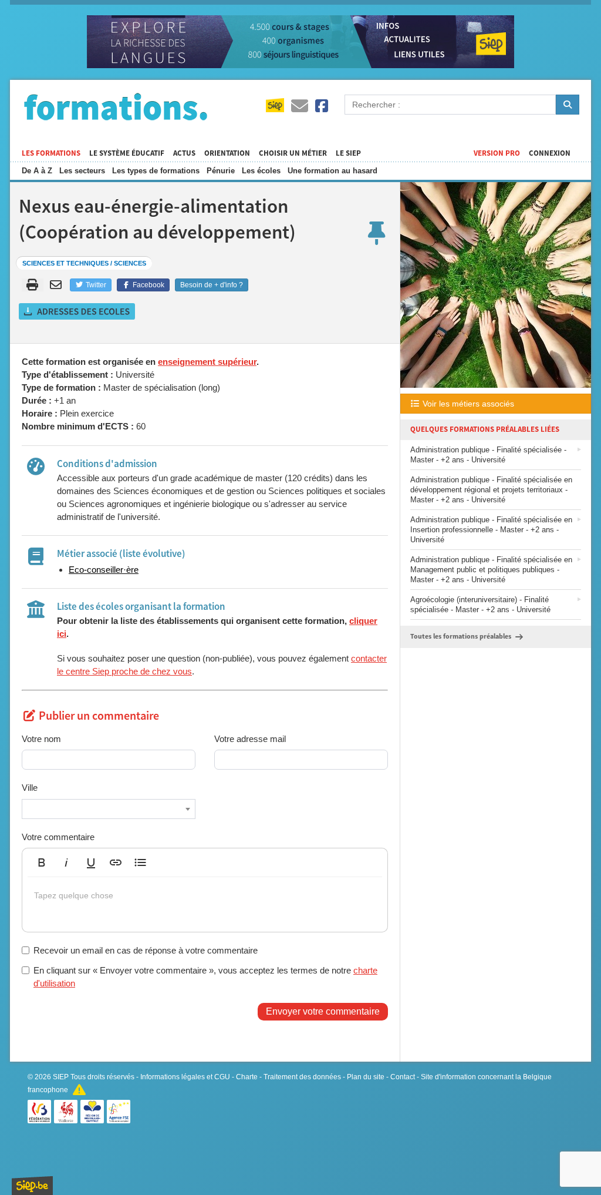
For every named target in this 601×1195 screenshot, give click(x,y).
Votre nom (41, 739)
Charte (247, 1077)
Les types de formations (156, 170)
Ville (30, 788)
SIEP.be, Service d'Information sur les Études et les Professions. (32, 1185)
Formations (116, 106)
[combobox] (108, 809)
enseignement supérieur (207, 362)
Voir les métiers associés (467, 403)
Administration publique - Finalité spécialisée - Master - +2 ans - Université (488, 454)
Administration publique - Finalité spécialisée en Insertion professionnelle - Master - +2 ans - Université (491, 529)
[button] (42, 862)
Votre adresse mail (250, 739)
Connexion (549, 153)
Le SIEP (348, 153)
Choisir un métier (293, 153)
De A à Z (37, 170)
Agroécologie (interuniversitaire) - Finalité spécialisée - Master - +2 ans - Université (480, 604)
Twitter (95, 285)
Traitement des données (302, 1077)
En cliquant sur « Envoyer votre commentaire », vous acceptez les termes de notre (205, 976)
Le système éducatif (126, 153)
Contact (402, 1077)
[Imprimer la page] (32, 284)
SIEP (61, 1077)
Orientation (227, 153)
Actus (184, 153)
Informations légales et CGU (185, 1077)
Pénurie (221, 170)
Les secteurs (82, 170)
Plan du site (365, 1077)
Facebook (147, 285)
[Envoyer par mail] (58, 284)
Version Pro (497, 153)
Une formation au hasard (332, 170)
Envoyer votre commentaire (323, 1011)
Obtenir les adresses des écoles (77, 311)
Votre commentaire (58, 837)
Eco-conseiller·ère (104, 570)
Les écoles (261, 170)
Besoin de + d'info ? (211, 285)
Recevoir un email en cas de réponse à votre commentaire (145, 950)
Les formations (51, 153)
